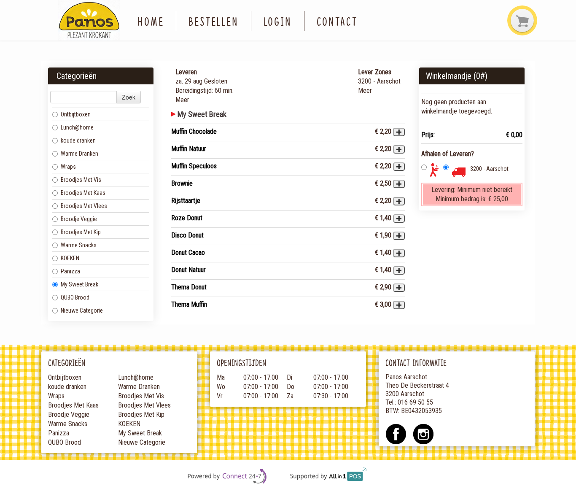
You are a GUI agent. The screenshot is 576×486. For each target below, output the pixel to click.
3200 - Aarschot (489, 168)
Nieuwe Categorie (82, 310)
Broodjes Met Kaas (83, 192)
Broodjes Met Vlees (84, 205)
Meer (182, 100)
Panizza (70, 271)
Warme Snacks (79, 245)
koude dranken (78, 140)
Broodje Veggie (79, 219)
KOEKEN (70, 258)
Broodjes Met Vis (81, 179)
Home (150, 21)
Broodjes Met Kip (81, 232)
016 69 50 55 (415, 402)
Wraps (68, 166)
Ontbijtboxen (76, 114)
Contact (337, 21)
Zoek (128, 97)
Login (278, 21)
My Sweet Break (79, 284)
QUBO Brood (75, 297)
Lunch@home (77, 127)
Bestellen (213, 21)
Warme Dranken (79, 153)
